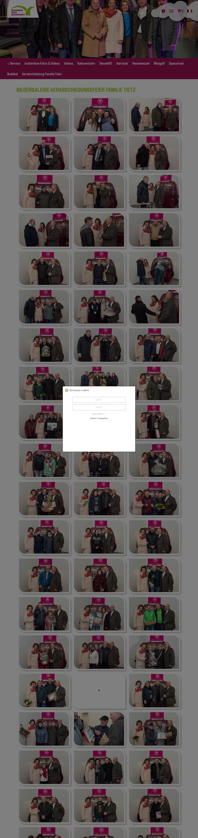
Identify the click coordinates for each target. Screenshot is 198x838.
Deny (99, 400)
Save (99, 407)
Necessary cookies (79, 390)
